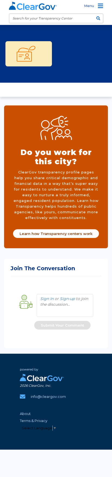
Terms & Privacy (33, 420)
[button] (62, 325)
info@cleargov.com (48, 396)
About (25, 413)
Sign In (47, 298)
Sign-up (67, 298)
